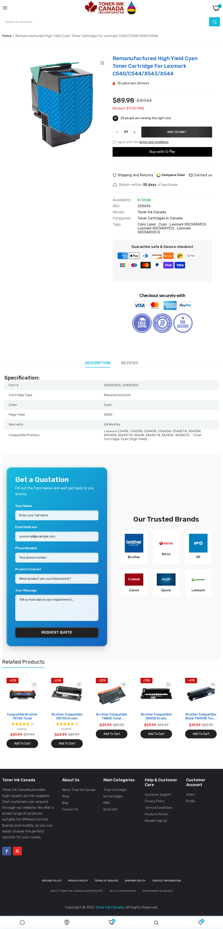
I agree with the (143, 142)
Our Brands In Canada (157, 890)
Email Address (26, 527)
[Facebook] (6, 851)
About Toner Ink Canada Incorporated (76, 890)
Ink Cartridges (113, 796)
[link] (34, 685)
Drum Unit (110, 809)
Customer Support (158, 795)
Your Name (23, 506)
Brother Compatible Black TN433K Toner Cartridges (201, 716)
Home (7, 36)
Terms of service (106, 880)
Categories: (122, 218)
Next (209, 712)
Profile (190, 801)
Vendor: (119, 212)
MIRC (106, 803)
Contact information (166, 880)
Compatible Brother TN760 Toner (22, 716)
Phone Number (26, 548)
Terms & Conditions (158, 808)
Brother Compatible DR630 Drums (156, 716)
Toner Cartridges (115, 790)
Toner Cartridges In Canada (160, 218)
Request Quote (56, 632)
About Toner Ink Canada (78, 790)
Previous (13, 712)
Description (97, 363)
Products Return (156, 814)
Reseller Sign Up (156, 821)
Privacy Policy (155, 801)
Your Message (26, 590)
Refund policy (52, 880)
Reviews (129, 363)
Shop (65, 796)
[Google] (17, 851)
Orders (190, 795)
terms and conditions (154, 142)
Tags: (117, 224)
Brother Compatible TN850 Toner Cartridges (111, 716)
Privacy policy (78, 880)
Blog (65, 803)
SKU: (116, 206)
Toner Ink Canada (152, 212)
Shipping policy (135, 880)
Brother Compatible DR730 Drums (67, 716)
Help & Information (123, 890)
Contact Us (70, 809)
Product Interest (28, 569)
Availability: (122, 200)
